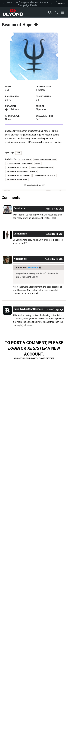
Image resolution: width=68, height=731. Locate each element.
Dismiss (61, 4)
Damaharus (33, 267)
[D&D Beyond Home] (13, 12)
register (36, 348)
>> (40, 267)
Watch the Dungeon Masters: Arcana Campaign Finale (27, 4)
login (14, 348)
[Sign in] (56, 12)
